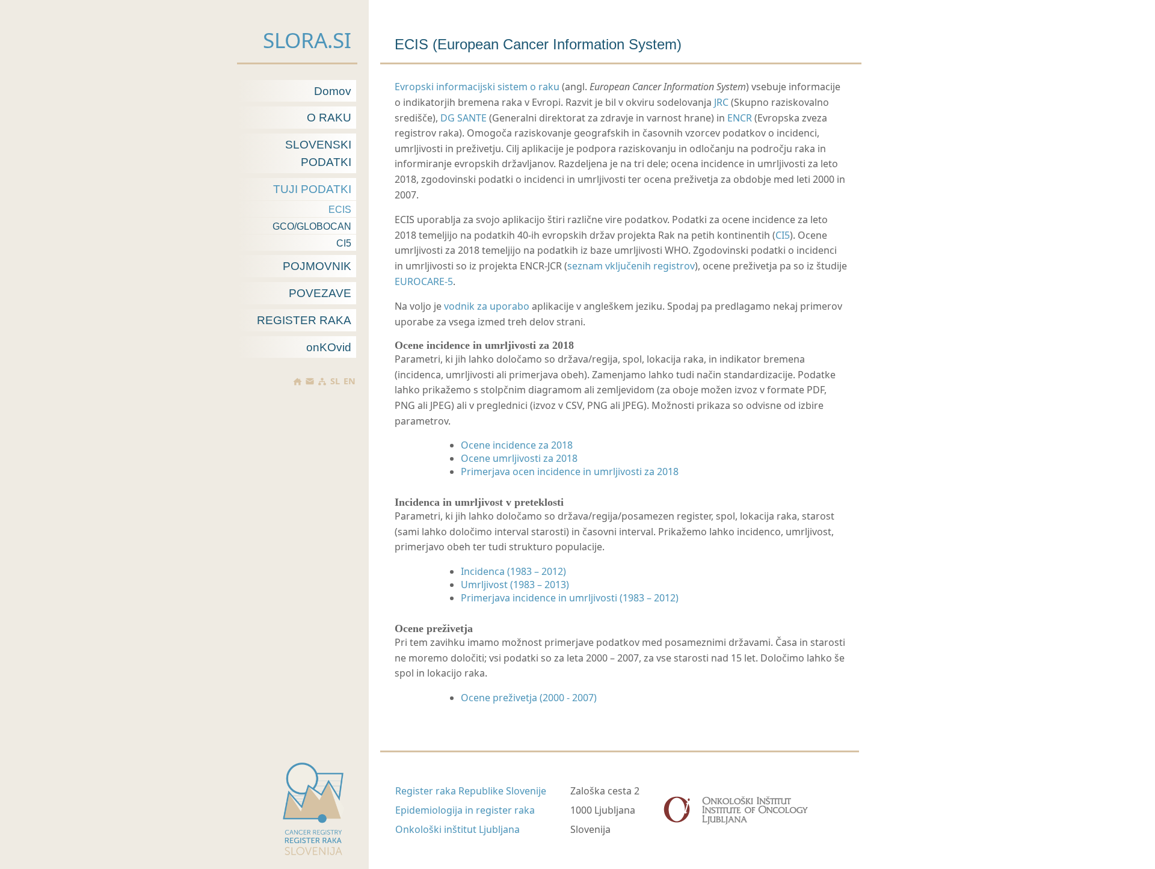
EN (349, 381)
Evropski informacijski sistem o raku (477, 86)
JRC (721, 102)
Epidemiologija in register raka (465, 810)
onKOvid (328, 347)
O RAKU (329, 117)
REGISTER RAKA (304, 320)
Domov (332, 91)
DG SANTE (463, 117)
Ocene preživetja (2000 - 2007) (529, 697)
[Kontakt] (310, 381)
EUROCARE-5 (424, 281)
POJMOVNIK (317, 266)
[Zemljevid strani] (322, 381)
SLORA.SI (307, 39)
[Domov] (297, 381)
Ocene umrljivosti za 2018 (519, 458)
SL (335, 381)
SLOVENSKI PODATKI (318, 153)
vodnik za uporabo (486, 306)
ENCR (739, 117)
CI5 (343, 243)
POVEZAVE (320, 293)
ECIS (339, 209)
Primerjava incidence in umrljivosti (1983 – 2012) (570, 597)
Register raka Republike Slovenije (470, 790)
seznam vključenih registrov (631, 265)
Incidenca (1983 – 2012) (513, 571)
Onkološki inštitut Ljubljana (457, 829)
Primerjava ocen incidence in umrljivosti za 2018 (570, 471)
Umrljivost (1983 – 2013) (515, 584)
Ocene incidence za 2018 (517, 445)
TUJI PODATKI (312, 189)
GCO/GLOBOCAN (312, 226)
